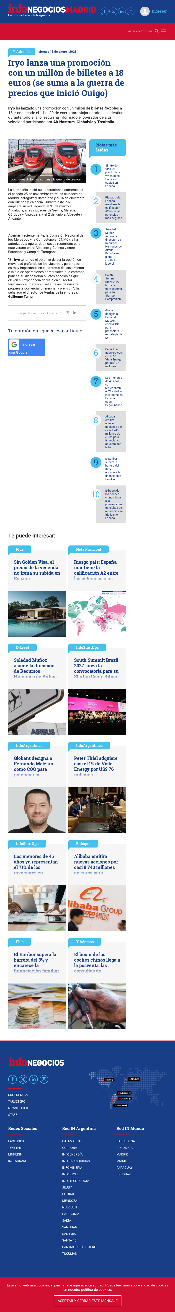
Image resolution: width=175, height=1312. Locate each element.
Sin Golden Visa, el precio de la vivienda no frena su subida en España (112, 176)
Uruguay (123, 1174)
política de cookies (96, 1289)
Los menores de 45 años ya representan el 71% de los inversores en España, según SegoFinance (114, 391)
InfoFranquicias (76, 1161)
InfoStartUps (87, 647)
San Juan (69, 1227)
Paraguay (124, 1167)
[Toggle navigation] (164, 31)
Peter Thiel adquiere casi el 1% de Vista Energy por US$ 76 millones (114, 357)
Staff (12, 1114)
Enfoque (83, 843)
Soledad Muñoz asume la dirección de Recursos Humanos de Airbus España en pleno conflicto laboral (113, 246)
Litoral (68, 1194)
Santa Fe (69, 1240)
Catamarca (71, 1141)
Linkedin (15, 1154)
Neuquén (69, 1207)
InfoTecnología (75, 1181)
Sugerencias (18, 1095)
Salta (66, 1220)
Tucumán (69, 1253)
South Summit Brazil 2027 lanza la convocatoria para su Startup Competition (113, 287)
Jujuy (67, 1187)
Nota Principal (88, 549)
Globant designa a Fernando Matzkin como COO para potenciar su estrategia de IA (113, 324)
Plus (19, 549)
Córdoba (69, 1148)
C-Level (22, 647)
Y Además (22, 51)
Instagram (17, 1161)
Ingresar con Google (22, 348)
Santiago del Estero (79, 1247)
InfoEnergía (72, 1154)
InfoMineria (72, 1167)
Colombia (124, 1148)
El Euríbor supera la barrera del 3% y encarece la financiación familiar (113, 469)
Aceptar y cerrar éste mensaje (88, 1301)
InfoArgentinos (29, 745)
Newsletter (18, 1108)
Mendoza (69, 1200)
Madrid (122, 1154)
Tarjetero (17, 1101)
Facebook (16, 1141)
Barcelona (125, 1141)
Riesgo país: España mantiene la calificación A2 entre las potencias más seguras (113, 208)
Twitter (14, 1148)
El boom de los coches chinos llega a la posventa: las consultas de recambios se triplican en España (114, 504)
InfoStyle (70, 1174)
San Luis (69, 1234)
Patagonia (70, 1214)
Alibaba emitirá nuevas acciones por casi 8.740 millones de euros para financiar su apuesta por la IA (113, 432)
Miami (121, 1161)
